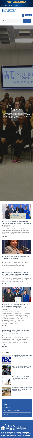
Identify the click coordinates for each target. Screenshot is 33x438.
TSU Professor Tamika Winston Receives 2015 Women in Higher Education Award (15, 273)
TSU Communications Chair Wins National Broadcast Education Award (15, 331)
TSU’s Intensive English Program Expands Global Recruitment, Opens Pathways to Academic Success (22, 389)
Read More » (5, 236)
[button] (23, 15)
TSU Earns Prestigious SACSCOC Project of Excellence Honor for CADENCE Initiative (21, 378)
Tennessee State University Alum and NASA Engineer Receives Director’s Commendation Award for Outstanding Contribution (16, 307)
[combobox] (12, 21)
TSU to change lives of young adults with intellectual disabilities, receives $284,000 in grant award (16, 223)
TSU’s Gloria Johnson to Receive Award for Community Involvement (16, 257)
